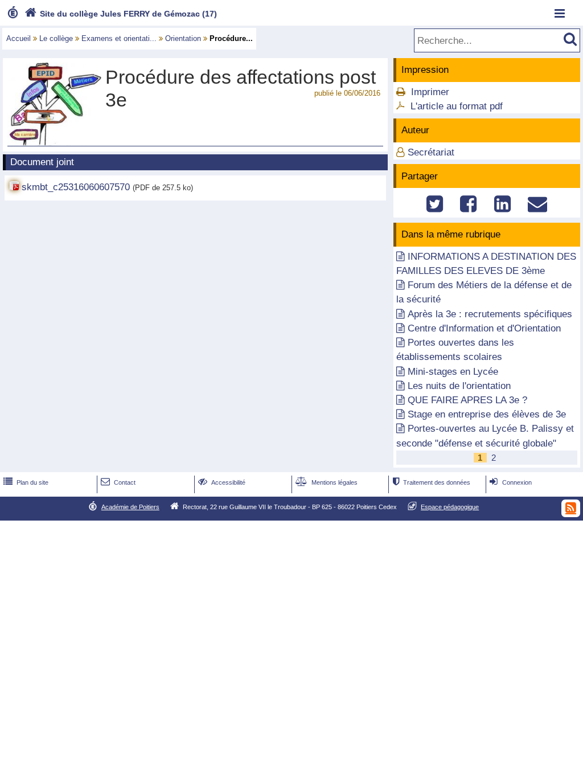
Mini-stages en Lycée (453, 371)
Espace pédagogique (450, 506)
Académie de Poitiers (130, 506)
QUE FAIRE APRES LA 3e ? (467, 400)
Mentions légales (326, 482)
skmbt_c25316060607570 (76, 187)
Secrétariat (431, 152)
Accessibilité (221, 482)
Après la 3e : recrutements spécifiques (490, 314)
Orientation (183, 38)
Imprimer (430, 92)
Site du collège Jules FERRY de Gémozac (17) (120, 13)
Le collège (56, 38)
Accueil (18, 38)
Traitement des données (431, 482)
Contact (118, 482)
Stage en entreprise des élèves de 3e (487, 414)
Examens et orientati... (119, 38)
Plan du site (25, 482)
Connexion (510, 482)
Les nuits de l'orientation (459, 385)
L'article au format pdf (456, 106)
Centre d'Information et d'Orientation (484, 328)
